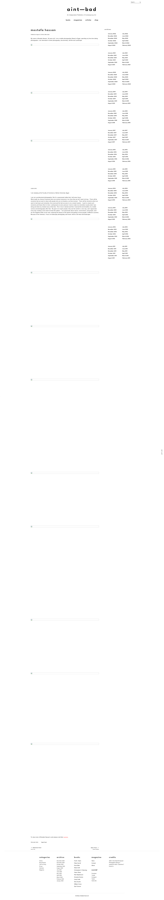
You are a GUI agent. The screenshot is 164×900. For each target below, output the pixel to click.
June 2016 (125, 152)
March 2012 (125, 236)
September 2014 (112, 197)
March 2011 (125, 255)
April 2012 (125, 234)
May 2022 (125, 38)
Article (37, 842)
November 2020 (112, 77)
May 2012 (125, 231)
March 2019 (125, 101)
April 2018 (125, 118)
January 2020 (112, 72)
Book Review (42, 862)
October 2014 (112, 195)
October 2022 (112, 40)
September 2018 (112, 120)
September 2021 (112, 62)
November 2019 (112, 96)
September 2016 (112, 159)
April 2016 (125, 156)
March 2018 (125, 120)
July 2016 (124, 149)
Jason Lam (36, 848)
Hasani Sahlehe (95, 848)
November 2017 (112, 135)
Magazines (78, 20)
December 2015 (112, 171)
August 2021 (111, 64)
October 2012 (112, 234)
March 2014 (125, 197)
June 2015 (125, 171)
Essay (40, 866)
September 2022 (112, 43)
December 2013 (112, 210)
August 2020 (111, 84)
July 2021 (125, 53)
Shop (96, 20)
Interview (41, 868)
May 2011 (124, 251)
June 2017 (125, 132)
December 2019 (112, 94)
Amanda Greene (78, 877)
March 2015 (125, 178)
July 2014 (125, 188)
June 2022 (125, 36)
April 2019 (125, 98)
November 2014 (112, 193)
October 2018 (112, 118)
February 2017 (126, 142)
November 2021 (112, 57)
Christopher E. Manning (80, 870)
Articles (88, 20)
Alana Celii (77, 867)
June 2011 (125, 248)
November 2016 (112, 154)
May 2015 (125, 173)
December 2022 (112, 36)
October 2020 (112, 79)
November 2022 (112, 38)
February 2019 (126, 103)
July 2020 (125, 72)
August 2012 (111, 238)
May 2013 (125, 212)
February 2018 (126, 122)
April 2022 (125, 40)
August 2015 (111, 180)
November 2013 (112, 212)
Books (68, 20)
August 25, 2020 (39, 34)
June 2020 (125, 74)
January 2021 (112, 53)
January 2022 (112, 33)
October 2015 (111, 176)
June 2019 (125, 94)
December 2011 (112, 248)
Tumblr (93, 875)
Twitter (93, 879)
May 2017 (125, 135)
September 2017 (112, 139)
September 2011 (112, 255)
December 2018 (112, 113)
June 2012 (125, 229)
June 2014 (125, 190)
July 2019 (124, 91)
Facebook (94, 873)
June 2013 (125, 210)
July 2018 (124, 111)
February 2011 (126, 258)
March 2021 (125, 62)
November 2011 (112, 251)
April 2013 (125, 214)
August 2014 (111, 200)
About (93, 865)
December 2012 (112, 229)
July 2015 (124, 169)
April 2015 (125, 176)
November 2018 (112, 115)
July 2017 (124, 130)
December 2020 (112, 74)
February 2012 (126, 238)
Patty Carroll (77, 863)
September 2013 (112, 217)
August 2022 (111, 45)
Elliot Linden (47, 34)
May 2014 (125, 193)
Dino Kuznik (77, 881)
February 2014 (126, 200)
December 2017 (112, 132)
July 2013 (124, 207)
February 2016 (126, 161)
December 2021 (112, 55)
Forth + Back (77, 860)
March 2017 (125, 139)
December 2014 (112, 190)
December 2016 (112, 152)
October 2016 (112, 156)
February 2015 (126, 180)
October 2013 (111, 214)
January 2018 (111, 111)
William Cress (77, 884)
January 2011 (111, 246)
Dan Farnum (77, 886)
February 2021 (126, 64)
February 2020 (126, 84)
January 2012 (112, 227)
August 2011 (111, 258)
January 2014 (112, 188)
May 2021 (125, 57)
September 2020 (112, 81)
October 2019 (112, 98)
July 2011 (124, 246)
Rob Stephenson (78, 874)
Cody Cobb (77, 879)
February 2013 (126, 219)
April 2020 (125, 79)
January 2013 (111, 207)
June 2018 (125, 113)
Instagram (94, 877)
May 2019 (125, 96)
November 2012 (112, 231)
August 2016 (111, 161)
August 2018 (111, 122)
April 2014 (125, 195)
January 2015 (111, 169)
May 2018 (125, 115)
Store (93, 860)
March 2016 (125, 159)
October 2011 (111, 253)
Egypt (45, 842)
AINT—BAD (82, 9)
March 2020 (125, 81)
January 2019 (111, 91)
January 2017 (111, 130)
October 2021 (112, 60)
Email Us (111, 866)
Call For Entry (42, 864)
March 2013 (125, 217)
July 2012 (125, 227)
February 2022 (126, 45)
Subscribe (94, 880)
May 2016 (125, 154)
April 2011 (125, 253)
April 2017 (125, 137)
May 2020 (125, 77)
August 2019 (111, 103)
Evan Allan (77, 865)
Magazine (41, 870)
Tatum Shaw (77, 872)
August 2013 (111, 219)
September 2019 (112, 101)
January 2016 (111, 149)
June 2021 (125, 55)
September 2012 (112, 236)
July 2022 (125, 33)
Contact (94, 863)
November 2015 (112, 173)
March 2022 (125, 43)
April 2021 (125, 60)
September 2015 (112, 178)
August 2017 (111, 142)
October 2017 (112, 137)
